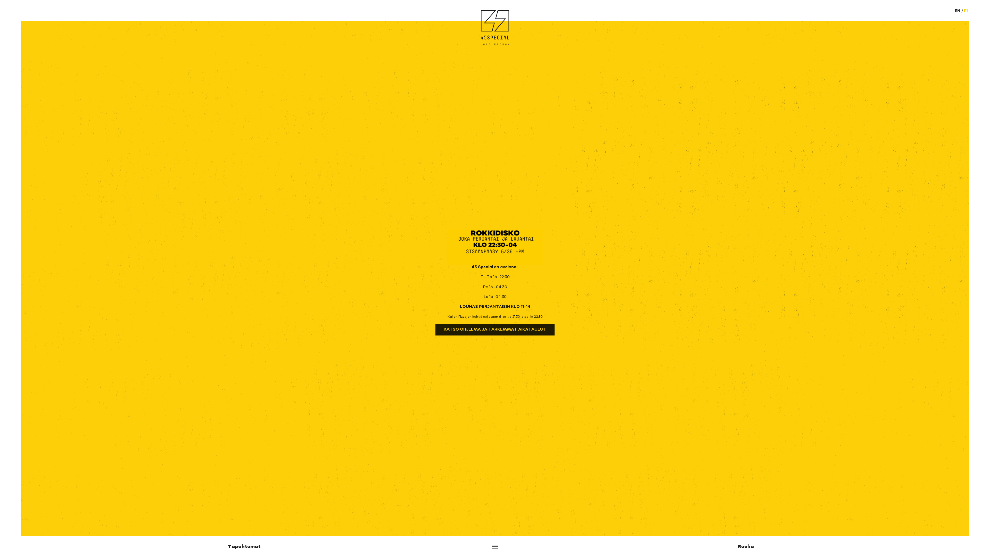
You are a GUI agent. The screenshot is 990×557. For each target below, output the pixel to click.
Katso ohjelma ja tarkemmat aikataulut (495, 330)
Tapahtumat (244, 546)
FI (966, 11)
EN (957, 11)
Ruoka (746, 546)
